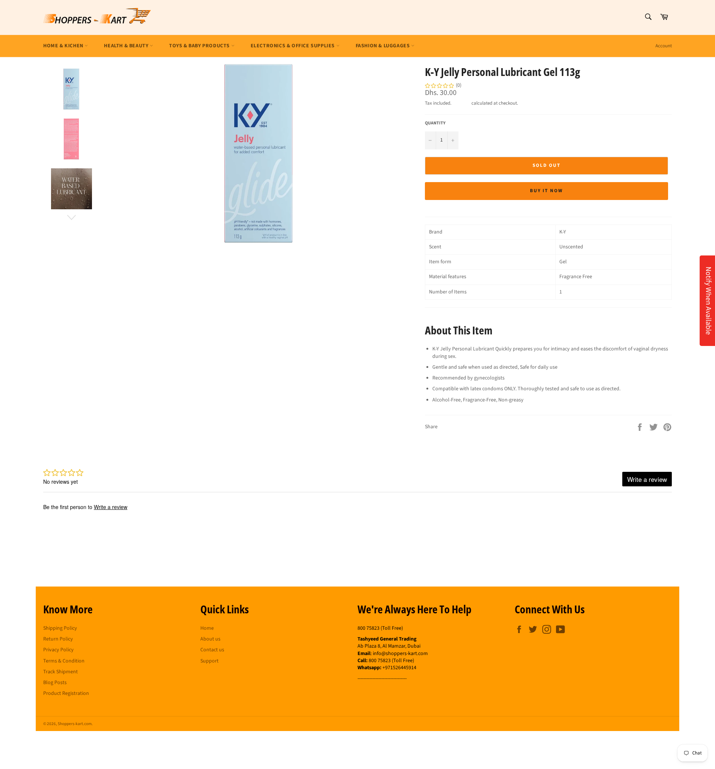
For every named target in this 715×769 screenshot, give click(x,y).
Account (663, 45)
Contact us (212, 650)
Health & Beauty (127, 46)
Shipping (461, 103)
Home (207, 628)
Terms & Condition (64, 661)
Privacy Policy (58, 650)
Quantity (435, 123)
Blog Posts (55, 682)
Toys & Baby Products (200, 46)
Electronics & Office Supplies (293, 46)
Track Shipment (60, 672)
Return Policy (58, 639)
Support (209, 661)
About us (210, 639)
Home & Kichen (64, 46)
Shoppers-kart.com (75, 724)
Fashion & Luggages (383, 46)
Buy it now (546, 190)
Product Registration (66, 693)
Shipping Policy (60, 628)
